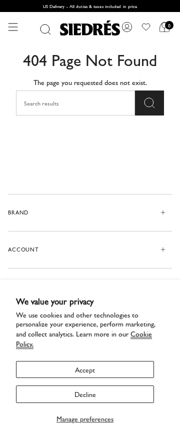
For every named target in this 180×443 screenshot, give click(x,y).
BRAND (18, 212)
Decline (85, 394)
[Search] (45, 29)
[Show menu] (13, 27)
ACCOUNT (23, 249)
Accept (85, 369)
